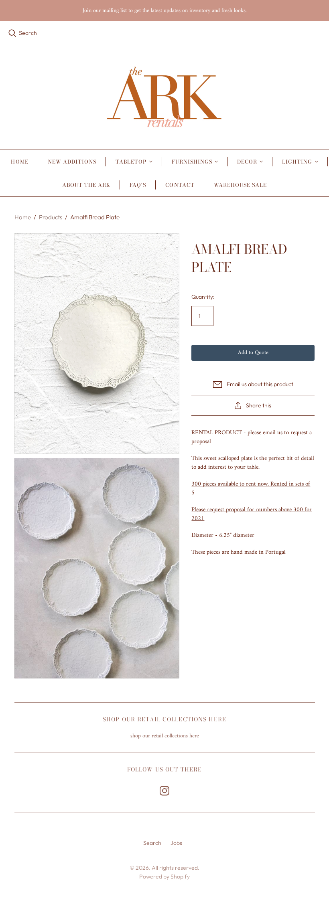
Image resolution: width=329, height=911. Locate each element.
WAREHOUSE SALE (240, 185)
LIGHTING (297, 162)
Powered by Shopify (164, 876)
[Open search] (12, 33)
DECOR (247, 162)
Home (19, 162)
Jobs (176, 842)
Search (28, 32)
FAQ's (138, 185)
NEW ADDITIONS (72, 162)
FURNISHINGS (192, 162)
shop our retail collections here (164, 736)
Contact (179, 185)
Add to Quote (253, 353)
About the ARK (86, 185)
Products (50, 217)
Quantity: (203, 296)
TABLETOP (131, 162)
